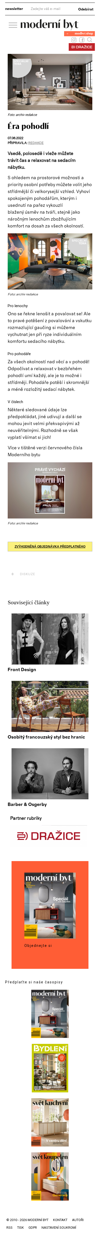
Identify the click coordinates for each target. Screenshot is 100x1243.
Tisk (20, 1227)
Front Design (22, 670)
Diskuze (23, 574)
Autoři (78, 1220)
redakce (36, 143)
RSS (9, 1227)
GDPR (32, 1227)
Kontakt (60, 1220)
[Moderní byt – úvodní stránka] (49, 28)
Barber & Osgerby (27, 804)
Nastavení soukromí (59, 1227)
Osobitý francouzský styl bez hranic (46, 737)
